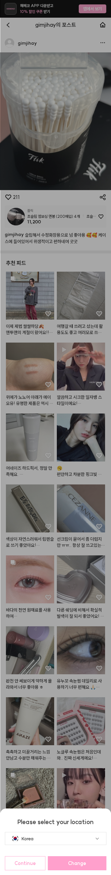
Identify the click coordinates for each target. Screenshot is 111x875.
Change (77, 863)
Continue (25, 863)
